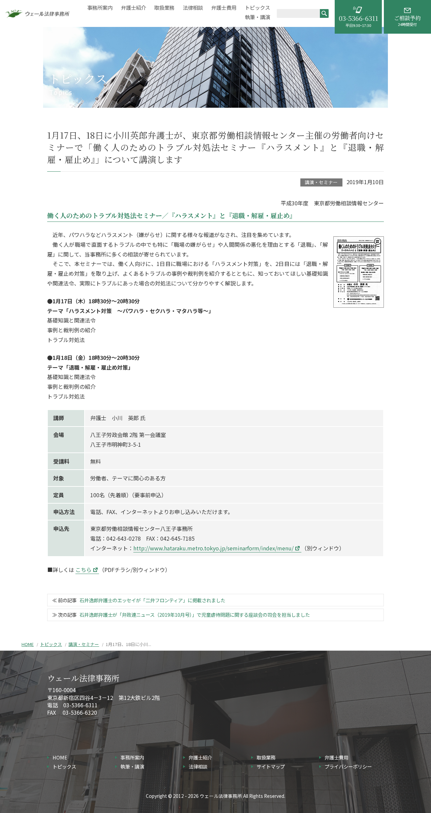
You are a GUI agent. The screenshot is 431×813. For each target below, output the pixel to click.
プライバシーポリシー (348, 766)
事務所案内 (99, 7)
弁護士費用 (223, 7)
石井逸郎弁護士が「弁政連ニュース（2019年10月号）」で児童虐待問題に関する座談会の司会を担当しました (194, 614)
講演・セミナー (321, 182)
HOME (28, 644)
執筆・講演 (257, 17)
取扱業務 (164, 7)
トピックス (257, 7)
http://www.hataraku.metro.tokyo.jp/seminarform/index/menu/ (213, 548)
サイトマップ (271, 766)
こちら (83, 570)
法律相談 (193, 7)
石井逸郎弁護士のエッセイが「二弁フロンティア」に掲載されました (152, 600)
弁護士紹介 (133, 7)
